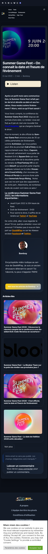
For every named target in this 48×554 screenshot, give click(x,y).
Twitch (23, 216)
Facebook (16, 233)
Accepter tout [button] (35, 548)
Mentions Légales (24, 519)
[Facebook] (2, 3)
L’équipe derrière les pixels (24, 510)
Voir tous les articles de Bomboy (23, 286)
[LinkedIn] (11, 3)
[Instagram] (8, 3)
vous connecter (25, 469)
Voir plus (8, 446)
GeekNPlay (17, 230)
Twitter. (27, 233)
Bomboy (23, 253)
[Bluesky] (14, 3)
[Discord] (20, 3)
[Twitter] (5, 3)
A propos (24, 505)
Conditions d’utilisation (24, 515)
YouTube (33, 216)
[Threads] (17, 3)
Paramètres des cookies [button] (15, 548)
